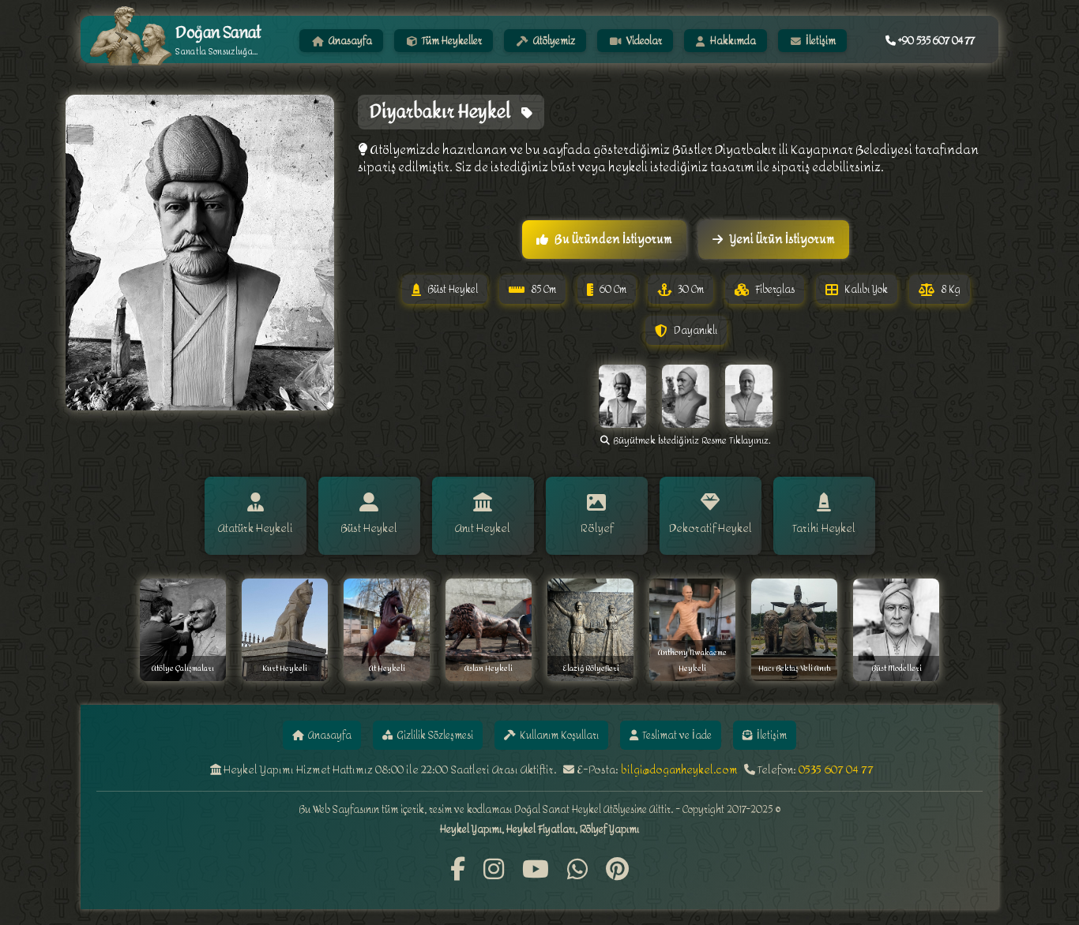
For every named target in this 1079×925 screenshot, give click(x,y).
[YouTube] (535, 870)
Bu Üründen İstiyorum (613, 239)
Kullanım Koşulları (559, 735)
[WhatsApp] (577, 870)
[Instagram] (493, 870)
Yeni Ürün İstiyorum (782, 239)
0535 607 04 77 (836, 770)
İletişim (819, 41)
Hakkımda (732, 41)
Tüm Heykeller (450, 41)
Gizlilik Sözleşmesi (435, 735)
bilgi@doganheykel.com (679, 770)
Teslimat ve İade (677, 735)
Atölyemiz (553, 41)
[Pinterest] (617, 870)
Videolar (643, 41)
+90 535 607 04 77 (935, 41)
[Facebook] (457, 870)
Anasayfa (349, 41)
